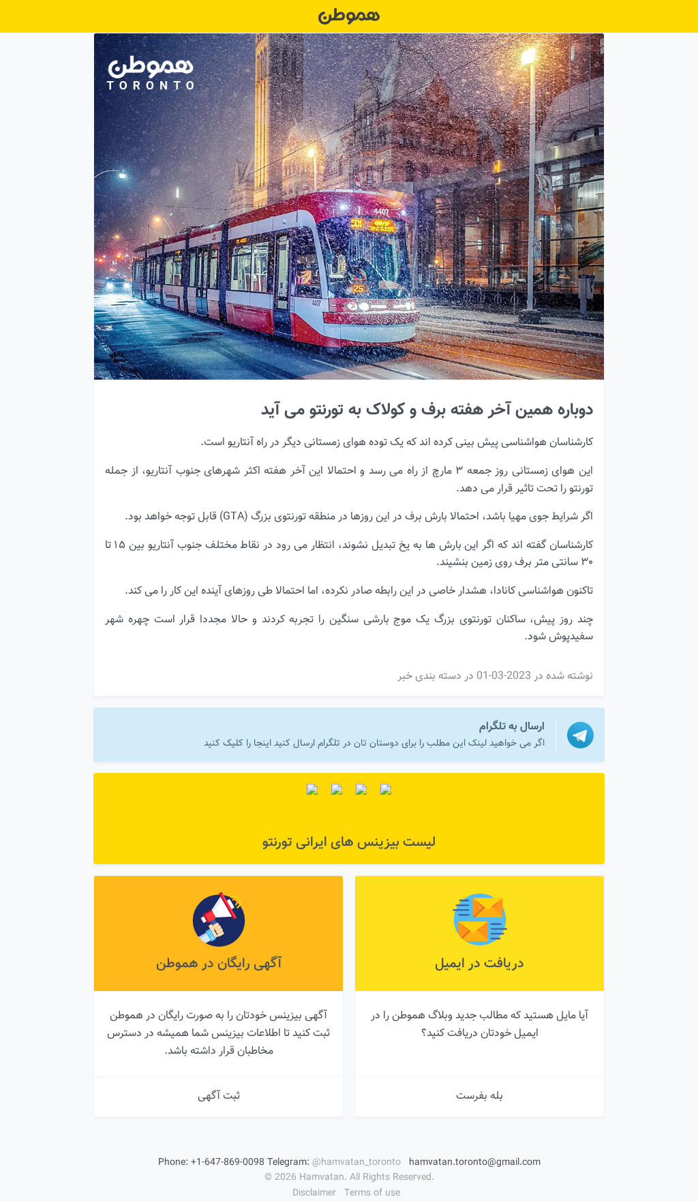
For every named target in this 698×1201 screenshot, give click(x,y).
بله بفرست (479, 1096)
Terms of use (372, 1193)
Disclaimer (314, 1193)
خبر (404, 676)
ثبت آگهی (219, 1096)
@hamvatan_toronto (356, 1162)
